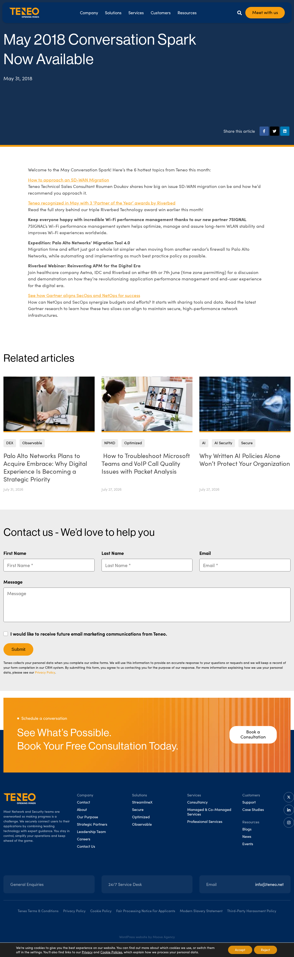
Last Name (113, 553)
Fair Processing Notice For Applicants (145, 910)
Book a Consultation (253, 734)
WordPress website (133, 937)
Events (247, 843)
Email (205, 553)
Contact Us (86, 846)
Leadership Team (91, 831)
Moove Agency (164, 937)
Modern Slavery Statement (201, 910)
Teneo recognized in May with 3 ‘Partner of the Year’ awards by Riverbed (101, 203)
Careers (83, 838)
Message (13, 582)
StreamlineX (142, 802)
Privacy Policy (45, 672)
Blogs (247, 829)
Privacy (87, 952)
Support (249, 802)
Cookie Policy (101, 910)
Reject (265, 950)
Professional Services (204, 821)
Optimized (141, 816)
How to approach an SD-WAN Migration (68, 180)
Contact (83, 802)
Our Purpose (87, 816)
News (246, 836)
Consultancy (197, 802)
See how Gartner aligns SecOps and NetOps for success (84, 295)
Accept (240, 950)
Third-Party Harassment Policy (251, 910)
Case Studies (253, 809)
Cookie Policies (111, 952)
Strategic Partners (92, 824)
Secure (138, 809)
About (82, 809)
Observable (142, 824)
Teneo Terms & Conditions (38, 910)
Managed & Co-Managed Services (209, 811)
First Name (14, 553)
